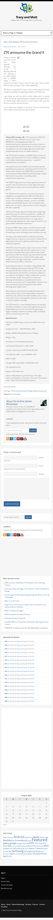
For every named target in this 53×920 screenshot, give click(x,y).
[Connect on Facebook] (11, 438)
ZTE (10, 856)
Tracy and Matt (26, 17)
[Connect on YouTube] (25, 438)
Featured (39, 839)
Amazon (10, 837)
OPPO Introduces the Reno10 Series (17, 614)
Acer (5, 837)
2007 (6, 693)
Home (6, 42)
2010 (6, 682)
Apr (16, 645)
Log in (3, 878)
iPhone (35, 846)
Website (41, 474)
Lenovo (6, 848)
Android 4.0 (24, 391)
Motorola (20, 848)
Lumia (14, 848)
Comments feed (6, 885)
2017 (6, 656)
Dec (33, 660)
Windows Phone (40, 854)
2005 (6, 701)
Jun (20, 641)
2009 (6, 686)
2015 (6, 664)
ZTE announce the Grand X (24, 52)
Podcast (35, 904)
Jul (22, 645)
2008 (6, 690)
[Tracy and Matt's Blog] (26, 12)
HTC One (38, 843)
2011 (6, 679)
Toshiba (17, 854)
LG (11, 848)
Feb (11, 656)
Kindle (41, 846)
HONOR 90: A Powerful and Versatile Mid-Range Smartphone (26, 628)
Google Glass (21, 843)
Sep (26, 660)
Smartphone (29, 851)
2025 (6, 641)
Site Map (4, 907)
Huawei (23, 846)
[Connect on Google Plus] (21, 438)
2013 (6, 671)
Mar (13, 656)
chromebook (20, 840)
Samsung (18, 851)
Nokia (39, 848)
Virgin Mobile (33, 391)
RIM (10, 851)
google (13, 843)
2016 (6, 660)
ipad (31, 846)
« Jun (4, 825)
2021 (6, 652)
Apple (36, 837)
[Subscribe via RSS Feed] (7, 438)
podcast (5, 851)
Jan (9, 656)
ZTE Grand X (15, 391)
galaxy (6, 843)
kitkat (46, 845)
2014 (6, 667)
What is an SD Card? (12, 601)
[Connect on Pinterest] (18, 438)
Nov (31, 645)
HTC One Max (15, 846)
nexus (27, 849)
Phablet (45, 848)
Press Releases (14, 42)
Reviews (28, 904)
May (18, 641)
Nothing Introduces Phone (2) (15, 618)
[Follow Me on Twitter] (14, 438)
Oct (29, 645)
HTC (31, 843)
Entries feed (5, 881)
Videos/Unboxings (18, 904)
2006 (6, 697)
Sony (37, 851)
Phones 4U (42, 391)
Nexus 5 (32, 848)
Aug (24, 645)
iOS (28, 846)
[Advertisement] (26, 26)
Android (19, 837)
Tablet (12, 854)
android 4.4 (29, 837)
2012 (6, 675)
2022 (6, 649)
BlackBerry (8, 840)
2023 (6, 645)
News (8, 904)
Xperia (6, 856)
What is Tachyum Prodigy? (14, 611)
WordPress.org (6, 888)
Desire (29, 841)
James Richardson (11, 47)
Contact (42, 904)
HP (28, 843)
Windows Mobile (26, 854)
